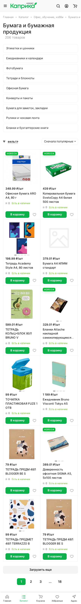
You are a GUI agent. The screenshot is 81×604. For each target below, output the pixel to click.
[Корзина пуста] (75, 6)
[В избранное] (34, 214)
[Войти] (66, 6)
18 (60, 581)
